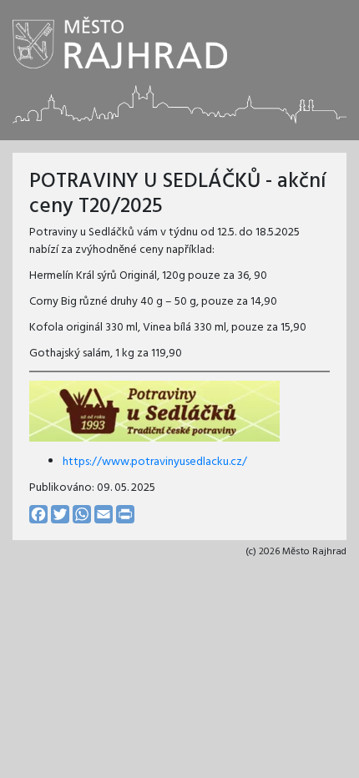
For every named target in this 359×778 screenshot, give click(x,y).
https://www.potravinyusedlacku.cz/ (155, 462)
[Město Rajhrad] (120, 42)
